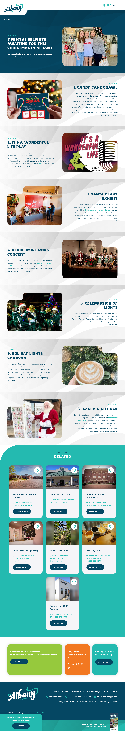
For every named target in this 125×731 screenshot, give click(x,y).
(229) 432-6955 (31, 505)
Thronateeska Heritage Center (98, 210)
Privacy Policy (41, 713)
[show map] (13, 503)
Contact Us (103, 662)
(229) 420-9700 (21, 561)
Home (7, 19)
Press (107, 691)
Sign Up (18, 662)
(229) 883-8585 (60, 502)
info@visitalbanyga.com (107, 697)
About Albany (61, 691)
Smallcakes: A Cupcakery (25, 550)
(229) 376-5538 (60, 617)
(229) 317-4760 (55, 697)
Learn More (21, 511)
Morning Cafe (93, 550)
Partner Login (94, 691)
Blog (115, 691)
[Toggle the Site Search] (114, 4)
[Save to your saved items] (37, 470)
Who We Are (77, 691)
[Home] (13, 7)
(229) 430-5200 (104, 505)
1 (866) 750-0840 (83, 697)
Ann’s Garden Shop (59, 550)
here (40, 164)
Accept (21, 726)
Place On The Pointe (60, 494)
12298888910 (57, 561)
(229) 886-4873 (94, 561)
